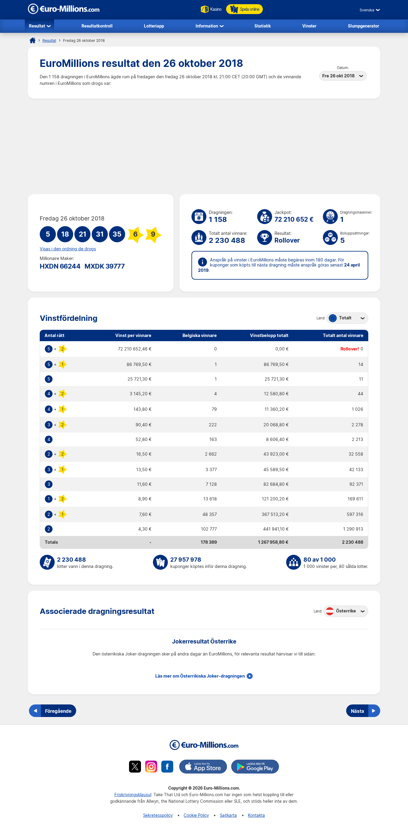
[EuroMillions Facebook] (167, 767)
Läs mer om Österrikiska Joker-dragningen (200, 676)
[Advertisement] (204, 146)
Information (207, 25)
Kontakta (256, 815)
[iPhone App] (203, 767)
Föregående (58, 711)
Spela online (249, 9)
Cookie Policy (196, 815)
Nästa (357, 711)
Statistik (262, 25)
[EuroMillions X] (135, 767)
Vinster (309, 25)
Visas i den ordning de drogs (68, 249)
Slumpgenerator (363, 25)
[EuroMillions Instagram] (151, 767)
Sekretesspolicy (158, 815)
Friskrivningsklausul (132, 794)
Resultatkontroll (97, 25)
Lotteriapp (154, 25)
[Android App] (255, 767)
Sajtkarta (228, 815)
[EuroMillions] (63, 12)
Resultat (37, 25)
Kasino (215, 9)
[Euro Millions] (33, 40)
